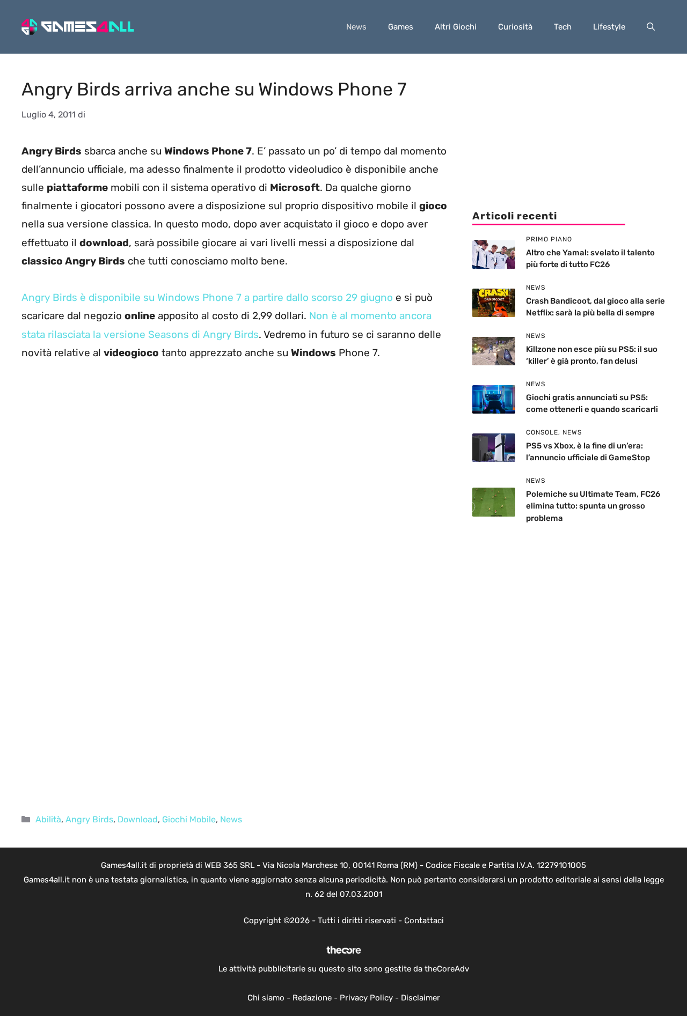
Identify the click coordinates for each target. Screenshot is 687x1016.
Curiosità (515, 27)
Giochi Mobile (189, 819)
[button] (651, 27)
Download (138, 819)
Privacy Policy (366, 998)
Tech (563, 27)
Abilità (48, 819)
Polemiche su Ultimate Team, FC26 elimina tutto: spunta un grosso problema (593, 506)
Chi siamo (265, 998)
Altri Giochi (456, 27)
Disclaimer (420, 998)
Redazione (312, 998)
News (356, 27)
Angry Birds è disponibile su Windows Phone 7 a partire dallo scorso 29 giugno (207, 297)
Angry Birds (89, 819)
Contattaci (424, 920)
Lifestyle (609, 27)
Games (400, 27)
